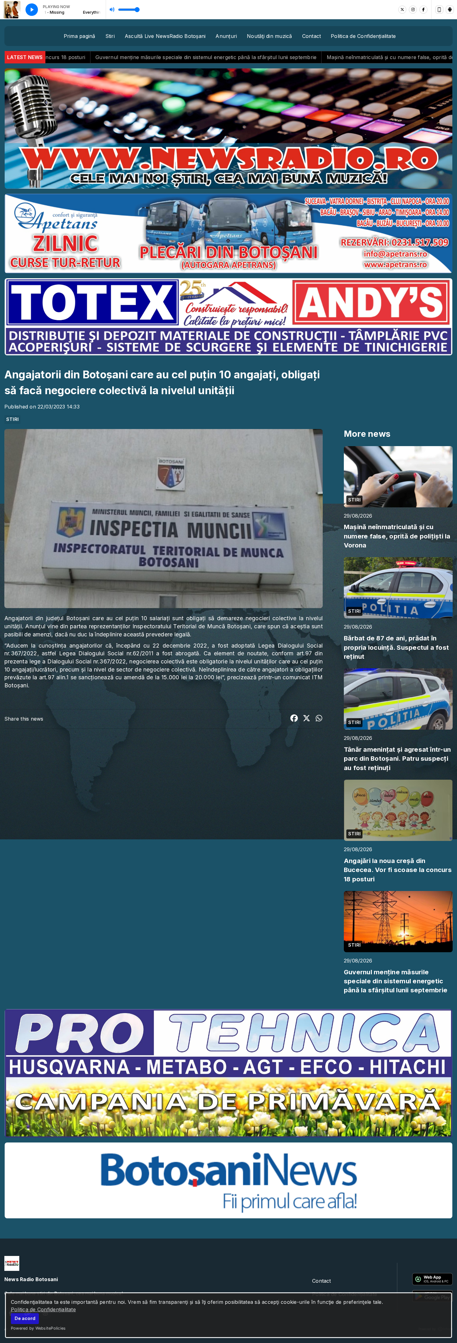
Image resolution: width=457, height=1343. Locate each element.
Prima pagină (79, 36)
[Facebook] (423, 10)
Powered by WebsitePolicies (38, 1328)
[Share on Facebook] (294, 719)
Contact (311, 36)
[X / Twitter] (402, 10)
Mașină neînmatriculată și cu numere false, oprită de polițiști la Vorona (265, 57)
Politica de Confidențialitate (43, 1309)
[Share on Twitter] (306, 719)
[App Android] (450, 10)
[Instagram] (413, 10)
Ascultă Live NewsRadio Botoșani (165, 36)
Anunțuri (226, 36)
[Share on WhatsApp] (319, 719)
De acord (25, 1318)
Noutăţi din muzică (269, 36)
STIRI (12, 419)
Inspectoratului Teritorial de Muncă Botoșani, (192, 626)
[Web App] (439, 10)
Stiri (110, 36)
